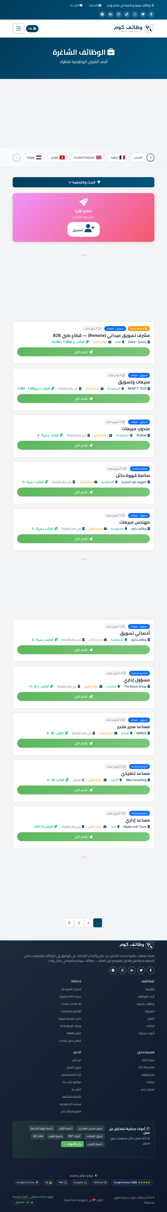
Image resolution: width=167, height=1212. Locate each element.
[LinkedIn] (110, 14)
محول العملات (94, 1136)
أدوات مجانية (146, 1033)
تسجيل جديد (147, 1089)
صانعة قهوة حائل (133, 475)
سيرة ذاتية (148, 1060)
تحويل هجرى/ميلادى (90, 1128)
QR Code (38, 1136)
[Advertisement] (83, 113)
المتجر (150, 1018)
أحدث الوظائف (145, 996)
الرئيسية (149, 989)
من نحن (76, 1060)
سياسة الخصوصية (70, 1104)
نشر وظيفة (147, 1074)
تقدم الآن (81, 352)
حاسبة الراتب (66, 1128)
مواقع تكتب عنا (72, 1082)
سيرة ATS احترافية (70, 996)
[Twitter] (143, 14)
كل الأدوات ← (72, 1144)
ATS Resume (146, 1067)
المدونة (149, 1011)
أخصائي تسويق (135, 633)
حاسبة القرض (95, 1144)
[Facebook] (151, 14)
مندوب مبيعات (136, 429)
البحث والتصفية (84, 182)
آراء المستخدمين (71, 1074)
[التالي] (16, 157)
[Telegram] (102, 14)
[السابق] (150, 157)
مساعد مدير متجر (133, 727)
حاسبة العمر (56, 1136)
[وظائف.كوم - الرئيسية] (133, 28)
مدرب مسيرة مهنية (69, 1018)
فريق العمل (74, 1067)
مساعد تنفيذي (135, 773)
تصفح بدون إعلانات (70, 1040)
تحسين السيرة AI (71, 989)
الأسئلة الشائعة (71, 1096)
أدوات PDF (74, 1136)
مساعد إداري (137, 820)
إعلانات (150, 1082)
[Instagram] (118, 14)
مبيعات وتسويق (134, 382)
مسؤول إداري (137, 680)
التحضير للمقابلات (70, 1011)
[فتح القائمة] (18, 28)
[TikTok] (126, 14)
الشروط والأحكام (71, 1111)
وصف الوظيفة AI (70, 1026)
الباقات (150, 1026)
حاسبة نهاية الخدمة (42, 1128)
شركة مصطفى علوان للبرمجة (30, 1196)
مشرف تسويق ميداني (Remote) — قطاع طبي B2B (101, 335)
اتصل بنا (76, 1089)
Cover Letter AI (71, 1004)
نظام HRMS (74, 1033)
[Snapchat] (135, 14)
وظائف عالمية (145, 1004)
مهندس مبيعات (134, 522)
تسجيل (78, 230)
